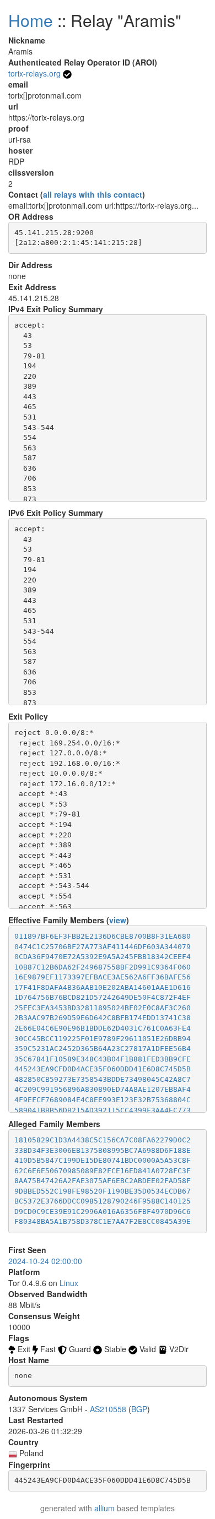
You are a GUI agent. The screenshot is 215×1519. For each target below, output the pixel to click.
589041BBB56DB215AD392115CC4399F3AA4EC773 (102, 1110)
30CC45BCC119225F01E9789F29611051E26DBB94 (102, 1039)
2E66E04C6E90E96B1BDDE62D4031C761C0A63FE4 (102, 1028)
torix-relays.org (34, 73)
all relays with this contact (92, 194)
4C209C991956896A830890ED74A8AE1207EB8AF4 (102, 1089)
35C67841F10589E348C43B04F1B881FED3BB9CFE (102, 1059)
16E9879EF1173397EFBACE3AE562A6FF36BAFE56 (102, 977)
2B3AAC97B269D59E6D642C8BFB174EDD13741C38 (102, 1018)
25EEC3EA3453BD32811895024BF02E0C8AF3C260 (102, 1008)
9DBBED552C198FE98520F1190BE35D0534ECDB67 (102, 1191)
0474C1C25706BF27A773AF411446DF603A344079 (102, 947)
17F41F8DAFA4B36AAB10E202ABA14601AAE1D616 (102, 987)
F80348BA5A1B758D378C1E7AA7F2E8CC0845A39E (102, 1221)
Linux (69, 1282)
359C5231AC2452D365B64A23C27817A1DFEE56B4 (102, 1048)
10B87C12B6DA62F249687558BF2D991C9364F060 (102, 967)
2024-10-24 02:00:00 (45, 1260)
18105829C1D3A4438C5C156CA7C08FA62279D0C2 (102, 1140)
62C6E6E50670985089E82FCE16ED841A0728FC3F (102, 1171)
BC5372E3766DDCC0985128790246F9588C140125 (102, 1201)
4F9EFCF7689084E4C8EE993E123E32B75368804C (102, 1100)
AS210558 (108, 1408)
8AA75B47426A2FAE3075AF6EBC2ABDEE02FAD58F (102, 1181)
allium (104, 1507)
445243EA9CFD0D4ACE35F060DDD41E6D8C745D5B (102, 1069)
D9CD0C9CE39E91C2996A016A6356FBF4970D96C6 (102, 1211)
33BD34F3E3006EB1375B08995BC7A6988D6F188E (102, 1150)
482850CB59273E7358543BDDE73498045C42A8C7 (102, 1079)
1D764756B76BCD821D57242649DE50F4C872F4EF (102, 997)
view (117, 919)
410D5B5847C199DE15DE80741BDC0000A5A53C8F (102, 1160)
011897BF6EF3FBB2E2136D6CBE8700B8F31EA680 (102, 936)
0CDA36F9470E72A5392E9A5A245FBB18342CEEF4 (102, 956)
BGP (139, 1408)
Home (30, 20)
